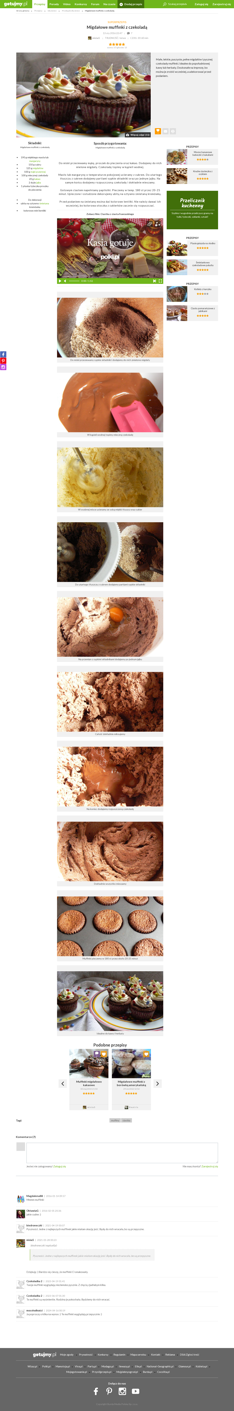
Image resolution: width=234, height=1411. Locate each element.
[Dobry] (117, 44)
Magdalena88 (34, 1195)
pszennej (41, 171)
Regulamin (119, 1354)
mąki (33, 171)
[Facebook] (3, 354)
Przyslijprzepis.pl (101, 1371)
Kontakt (155, 1354)
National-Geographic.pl (160, 1366)
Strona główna (22, 10)
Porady (54, 4)
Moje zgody (66, 1354)
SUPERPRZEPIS (117, 22)
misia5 (30, 1239)
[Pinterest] (3, 361)
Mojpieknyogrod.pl (127, 1371)
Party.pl (92, 1366)
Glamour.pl (184, 1366)
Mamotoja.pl (63, 1366)
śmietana (44, 203)
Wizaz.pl (32, 1366)
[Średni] (113, 44)
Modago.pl (107, 1366)
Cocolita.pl (163, 1371)
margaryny (34, 160)
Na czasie (109, 4)
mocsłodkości (34, 1310)
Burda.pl (147, 1371)
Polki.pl (46, 1366)
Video (67, 4)
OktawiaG (32, 1210)
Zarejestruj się (221, 4)
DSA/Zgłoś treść (189, 1354)
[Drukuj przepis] (173, 131)
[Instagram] (3, 367)
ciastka (126, 1120)
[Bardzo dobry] (120, 44)
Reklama (170, 1354)
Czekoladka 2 (34, 1281)
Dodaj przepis (133, 4)
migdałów (38, 168)
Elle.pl (138, 1366)
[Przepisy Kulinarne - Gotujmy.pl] (15, 3)
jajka (38, 182)
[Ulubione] (104, 1054)
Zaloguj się (201, 4)
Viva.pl (79, 1366)
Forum (95, 4)
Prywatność (86, 1354)
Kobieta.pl (201, 1366)
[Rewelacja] (123, 44)
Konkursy (81, 4)
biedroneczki (34, 1225)
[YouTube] (137, 1390)
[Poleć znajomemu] (165, 131)
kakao (37, 178)
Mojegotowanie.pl (76, 1371)
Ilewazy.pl (124, 1366)
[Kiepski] (110, 44)
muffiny (115, 1120)
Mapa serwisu (138, 1354)
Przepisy (39, 4)
